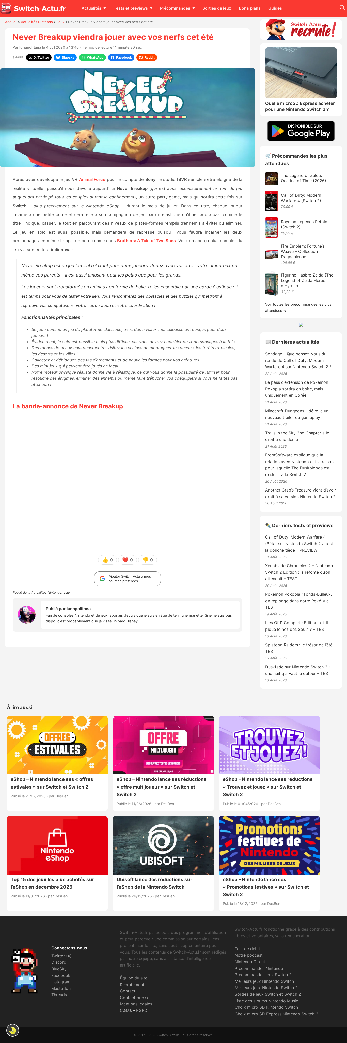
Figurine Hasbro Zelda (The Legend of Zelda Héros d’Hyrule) (307, 280)
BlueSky (59, 968)
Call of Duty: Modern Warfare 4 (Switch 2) (301, 198)
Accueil (11, 22)
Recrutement (132, 984)
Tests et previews (131, 8)
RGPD (141, 1010)
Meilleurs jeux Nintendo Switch (264, 981)
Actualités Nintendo (37, 22)
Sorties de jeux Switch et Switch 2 (268, 994)
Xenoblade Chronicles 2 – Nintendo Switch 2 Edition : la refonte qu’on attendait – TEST (299, 572)
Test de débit (247, 948)
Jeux (60, 22)
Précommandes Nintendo (259, 968)
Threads (59, 994)
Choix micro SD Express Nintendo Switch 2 (276, 1013)
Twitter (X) (61, 955)
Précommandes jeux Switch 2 (263, 974)
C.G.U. (126, 1010)
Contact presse (134, 997)
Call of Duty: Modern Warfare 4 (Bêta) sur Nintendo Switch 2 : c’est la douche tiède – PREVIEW (299, 543)
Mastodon (61, 988)
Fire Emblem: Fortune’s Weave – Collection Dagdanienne (302, 251)
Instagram (60, 981)
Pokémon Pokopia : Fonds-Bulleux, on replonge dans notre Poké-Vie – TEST (298, 601)
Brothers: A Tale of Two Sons (146, 240)
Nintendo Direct (250, 961)
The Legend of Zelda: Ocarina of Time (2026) (303, 178)
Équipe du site (133, 977)
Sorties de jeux (216, 8)
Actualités (91, 8)
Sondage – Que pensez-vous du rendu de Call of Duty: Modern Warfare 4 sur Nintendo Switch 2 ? (298, 360)
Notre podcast (249, 955)
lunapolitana (30, 47)
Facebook (60, 975)
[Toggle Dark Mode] (12, 1030)
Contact (127, 990)
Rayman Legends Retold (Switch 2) (304, 224)
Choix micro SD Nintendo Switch (266, 1007)
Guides (275, 8)
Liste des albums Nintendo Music (266, 1000)
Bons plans (250, 8)
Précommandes (175, 8)
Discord (58, 962)
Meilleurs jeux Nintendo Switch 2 (266, 987)
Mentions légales (136, 1003)
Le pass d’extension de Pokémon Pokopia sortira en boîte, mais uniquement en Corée (296, 389)
